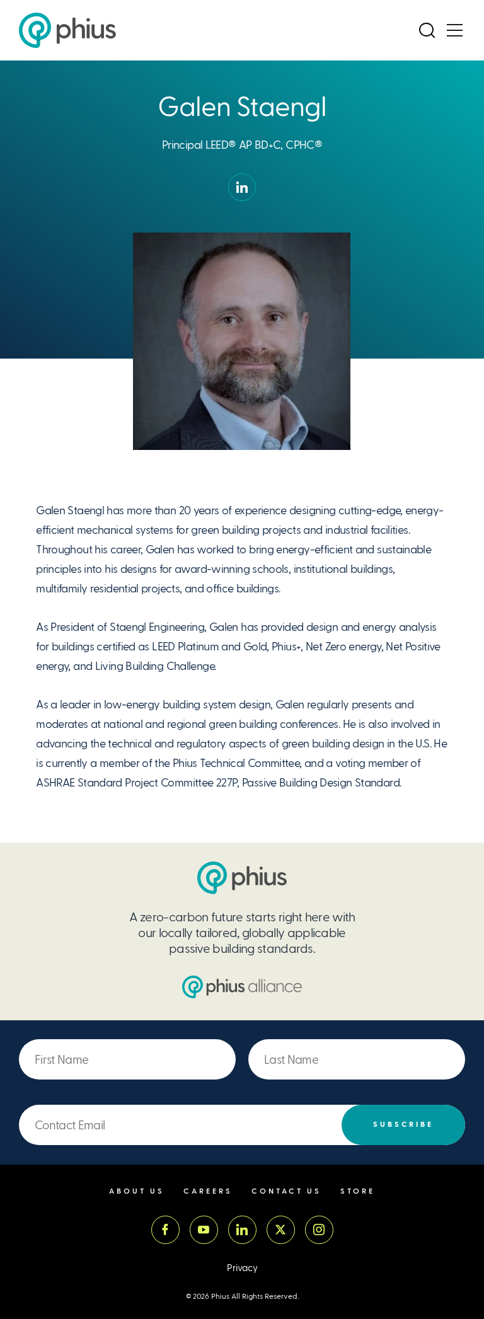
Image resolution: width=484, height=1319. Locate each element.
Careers (208, 1191)
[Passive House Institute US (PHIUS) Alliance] (242, 987)
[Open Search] (426, 30)
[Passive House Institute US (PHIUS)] (242, 877)
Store (357, 1191)
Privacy (242, 1268)
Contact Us (286, 1191)
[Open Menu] (454, 30)
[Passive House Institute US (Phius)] (67, 30)
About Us (136, 1191)
